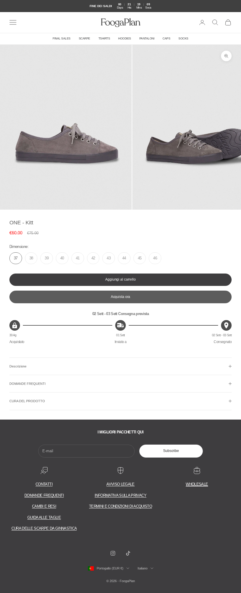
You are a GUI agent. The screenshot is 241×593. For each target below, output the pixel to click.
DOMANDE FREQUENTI (44, 495)
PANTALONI (147, 38)
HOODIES (124, 38)
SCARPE (84, 38)
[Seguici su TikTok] (128, 553)
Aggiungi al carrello (120, 279)
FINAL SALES (62, 38)
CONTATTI (44, 484)
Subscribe (171, 451)
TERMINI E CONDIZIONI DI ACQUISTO (120, 506)
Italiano (143, 568)
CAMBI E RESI (44, 506)
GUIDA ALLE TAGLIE (44, 517)
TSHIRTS (104, 38)
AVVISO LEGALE (120, 484)
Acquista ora (120, 297)
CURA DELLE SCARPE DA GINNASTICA (44, 528)
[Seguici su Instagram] (113, 553)
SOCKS (183, 38)
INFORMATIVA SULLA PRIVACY (120, 495)
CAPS (166, 38)
